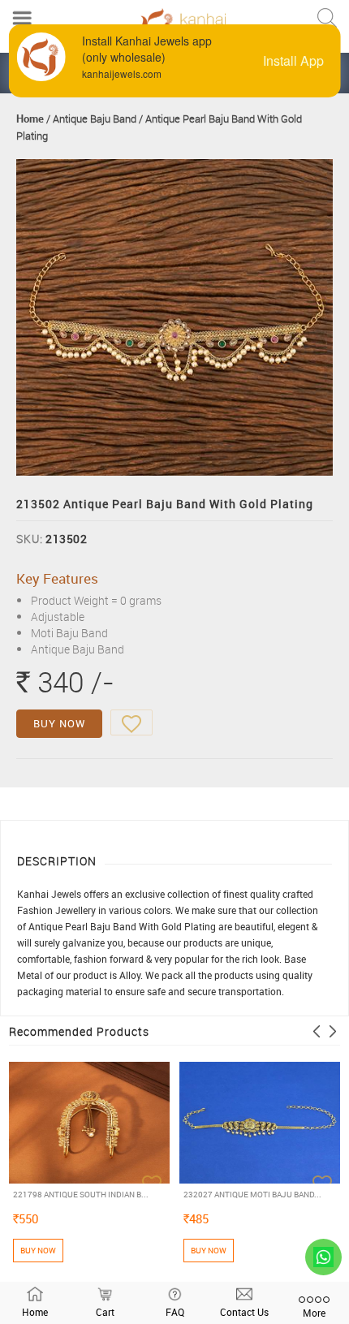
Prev (316, 1031)
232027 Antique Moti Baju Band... (252, 1194)
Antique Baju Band (94, 118)
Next (333, 1031)
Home (30, 118)
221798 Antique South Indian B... (81, 1194)
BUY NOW (59, 723)
